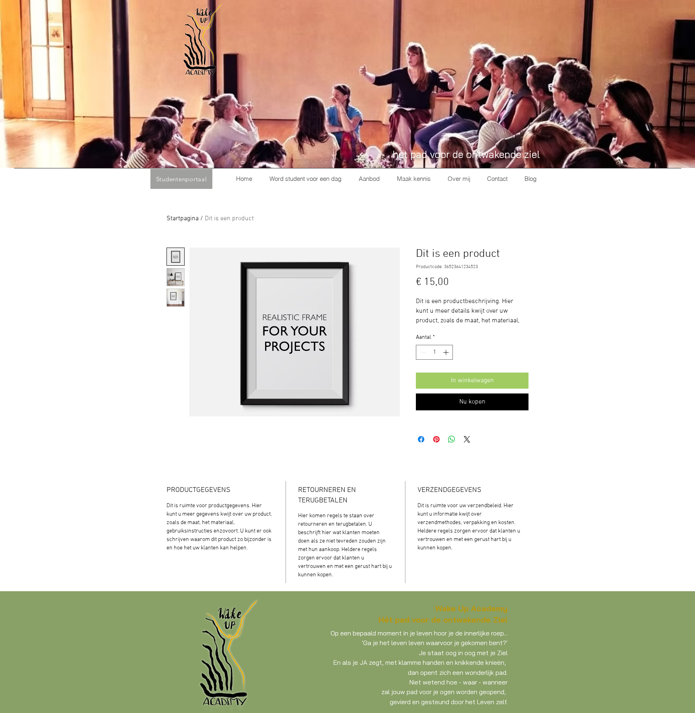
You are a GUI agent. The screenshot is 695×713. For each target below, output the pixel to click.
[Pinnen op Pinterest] (436, 439)
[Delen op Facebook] (421, 439)
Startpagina (183, 219)
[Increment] (447, 352)
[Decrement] (422, 352)
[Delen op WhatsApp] (451, 439)
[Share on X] (467, 439)
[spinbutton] (434, 352)
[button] (369, 179)
